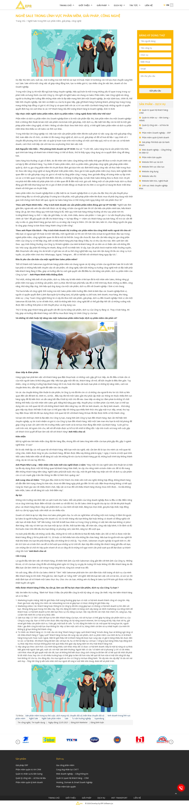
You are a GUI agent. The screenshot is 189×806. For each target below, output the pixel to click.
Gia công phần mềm (65, 765)
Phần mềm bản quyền (152, 157)
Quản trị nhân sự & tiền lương (29, 773)
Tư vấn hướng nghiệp (81, 718)
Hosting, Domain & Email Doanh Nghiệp (74, 782)
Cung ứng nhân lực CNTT (67, 769)
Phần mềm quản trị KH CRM (28, 769)
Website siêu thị (149, 176)
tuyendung (99, 718)
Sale (66, 718)
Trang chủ (65, 5)
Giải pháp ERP (22, 765)
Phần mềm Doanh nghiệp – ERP (156, 132)
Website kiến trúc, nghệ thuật (155, 180)
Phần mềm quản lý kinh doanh (155, 137)
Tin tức (133, 5)
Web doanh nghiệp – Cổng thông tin (72, 773)
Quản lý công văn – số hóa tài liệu (31, 778)
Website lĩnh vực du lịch (152, 162)
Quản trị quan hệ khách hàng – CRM (72, 778)
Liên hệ (148, 5)
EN (167, 5)
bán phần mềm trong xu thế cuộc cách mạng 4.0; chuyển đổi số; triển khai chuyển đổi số (65, 715)
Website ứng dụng (150, 171)
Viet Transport (119, 797)
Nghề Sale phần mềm (51, 718)
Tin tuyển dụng (38, 722)
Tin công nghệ (24, 722)
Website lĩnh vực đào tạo (153, 166)
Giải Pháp (102, 5)
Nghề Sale (33, 718)
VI (164, 5)
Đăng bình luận (97, 722)
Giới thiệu (84, 5)
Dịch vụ (118, 5)
